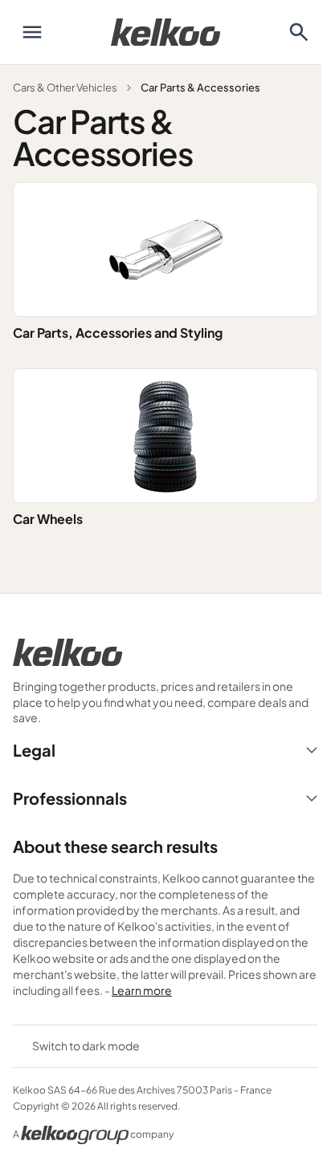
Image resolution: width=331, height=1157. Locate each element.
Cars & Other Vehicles (65, 87)
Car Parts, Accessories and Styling (118, 332)
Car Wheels (48, 518)
